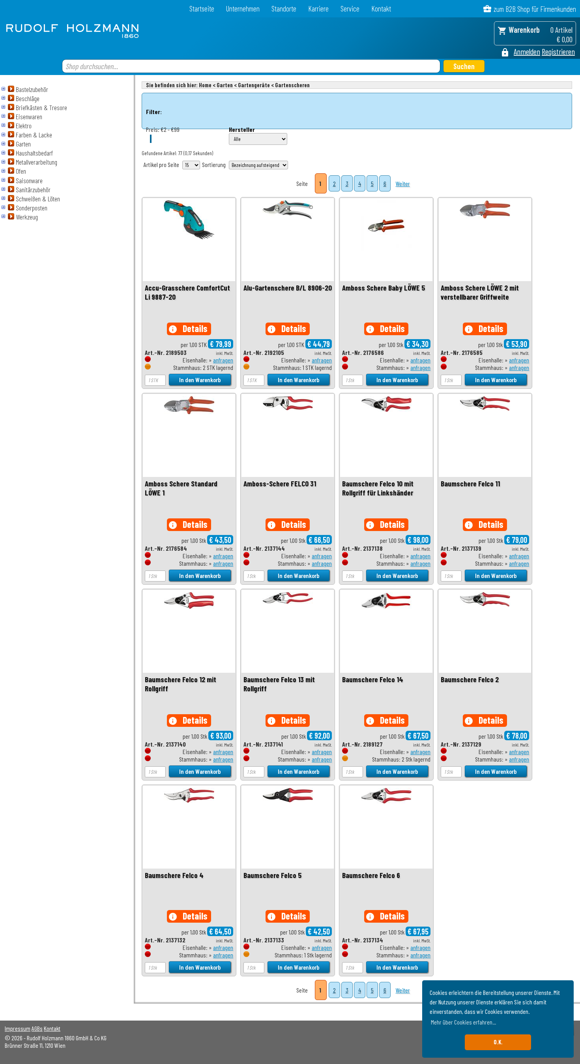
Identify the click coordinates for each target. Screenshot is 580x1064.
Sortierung (214, 164)
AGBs (37, 1028)
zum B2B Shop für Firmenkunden (535, 8)
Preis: (152, 129)
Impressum (17, 1028)
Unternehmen (243, 8)
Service (350, 8)
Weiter (403, 183)
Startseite (201, 8)
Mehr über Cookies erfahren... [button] (463, 1022)
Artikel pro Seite (161, 164)
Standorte (283, 8)
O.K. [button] (498, 1042)
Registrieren (558, 51)
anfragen (223, 360)
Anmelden (527, 51)
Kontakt (381, 8)
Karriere (318, 8)
